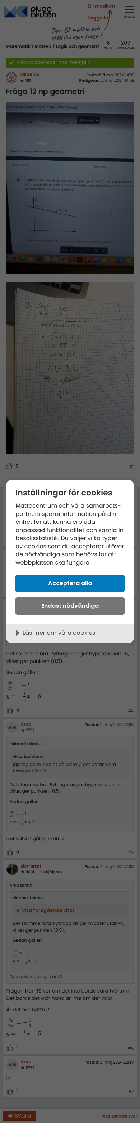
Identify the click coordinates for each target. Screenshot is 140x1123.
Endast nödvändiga (70, 606)
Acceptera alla (70, 583)
